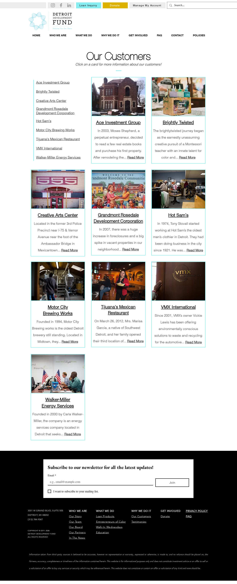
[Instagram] (53, 5)
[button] (58, 35)
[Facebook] (61, 5)
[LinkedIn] (69, 5)
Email (52, 475)
